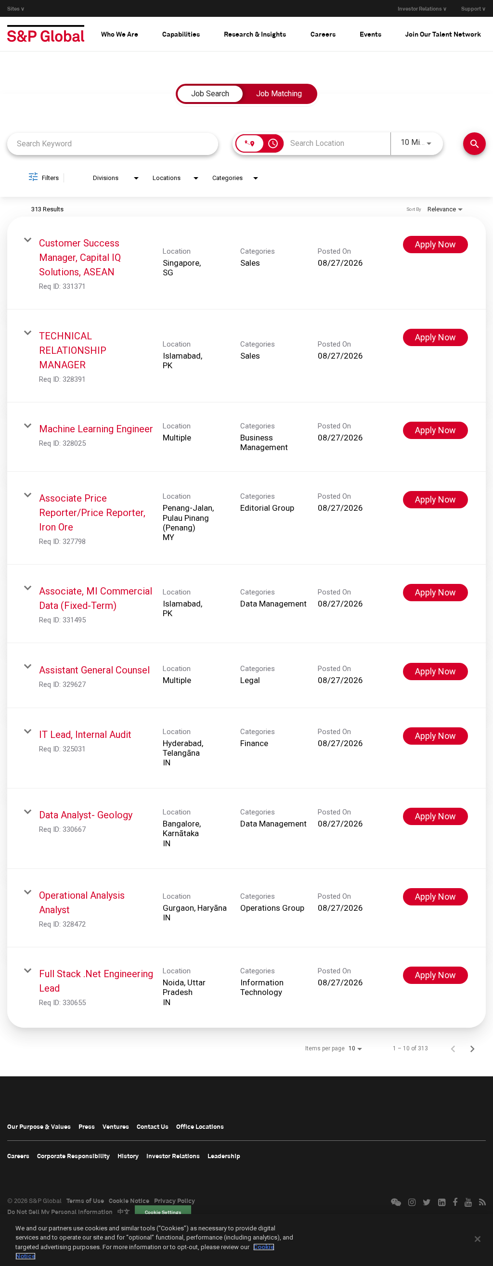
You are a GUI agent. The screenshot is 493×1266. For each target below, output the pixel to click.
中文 (123, 1211)
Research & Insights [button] (255, 34)
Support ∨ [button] (473, 8)
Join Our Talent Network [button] (443, 34)
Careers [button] (323, 34)
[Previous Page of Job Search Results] (453, 1048)
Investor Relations (173, 1156)
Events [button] (370, 34)
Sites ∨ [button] (16, 8)
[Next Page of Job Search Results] (472, 1048)
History (128, 1156)
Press (86, 1126)
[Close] (477, 1239)
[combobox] (112, 143)
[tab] (119, 34)
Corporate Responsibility (73, 1156)
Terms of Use (85, 1200)
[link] (246, 263)
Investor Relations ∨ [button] (422, 8)
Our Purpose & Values (39, 1126)
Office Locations (200, 1126)
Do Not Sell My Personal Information (60, 1211)
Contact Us (153, 1126)
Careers (18, 1156)
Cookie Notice (129, 1200)
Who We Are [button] (119, 34)
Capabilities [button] (181, 34)
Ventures (116, 1126)
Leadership (224, 1156)
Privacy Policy (174, 1200)
